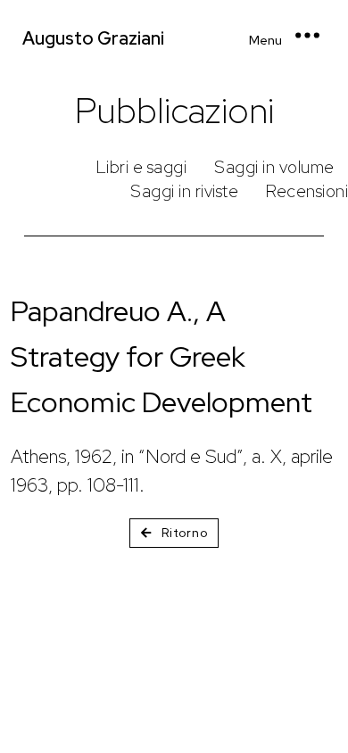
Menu (265, 40)
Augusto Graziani (93, 38)
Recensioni (307, 191)
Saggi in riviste (184, 191)
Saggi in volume (274, 167)
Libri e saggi (141, 167)
